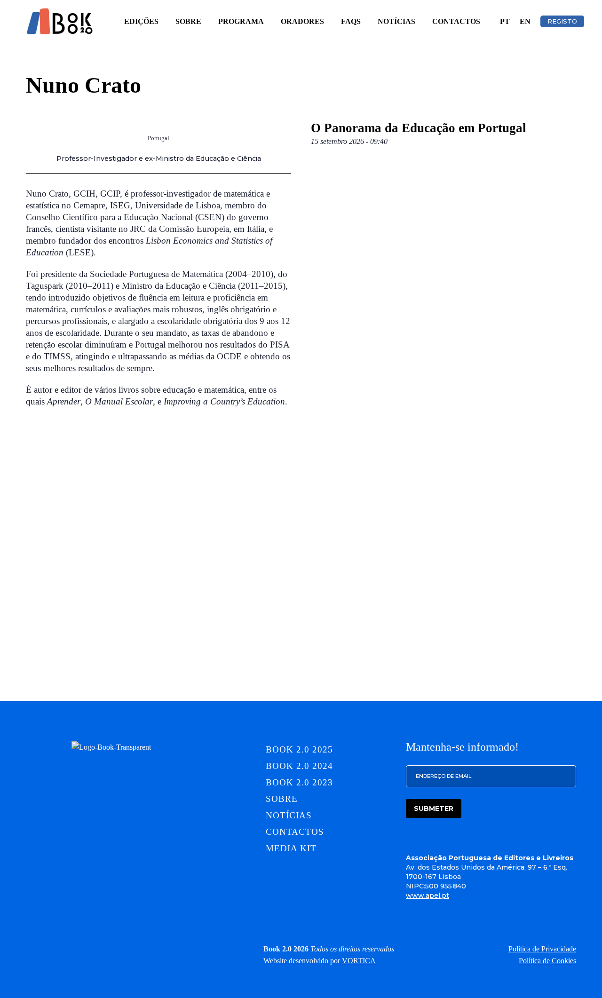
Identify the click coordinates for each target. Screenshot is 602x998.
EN (525, 21)
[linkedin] (49, 948)
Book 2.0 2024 (299, 766)
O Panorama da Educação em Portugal (418, 128)
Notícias (396, 21)
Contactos (456, 21)
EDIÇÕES (141, 21)
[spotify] (152, 948)
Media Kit (291, 848)
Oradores (302, 21)
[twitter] (111, 948)
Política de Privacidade (542, 949)
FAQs (351, 21)
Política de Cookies (547, 961)
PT (505, 21)
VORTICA (359, 961)
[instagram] (69, 948)
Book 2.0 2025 (299, 749)
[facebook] (90, 948)
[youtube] (173, 948)
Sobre (188, 21)
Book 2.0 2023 (299, 782)
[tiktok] (131, 948)
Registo (562, 21)
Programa (241, 21)
